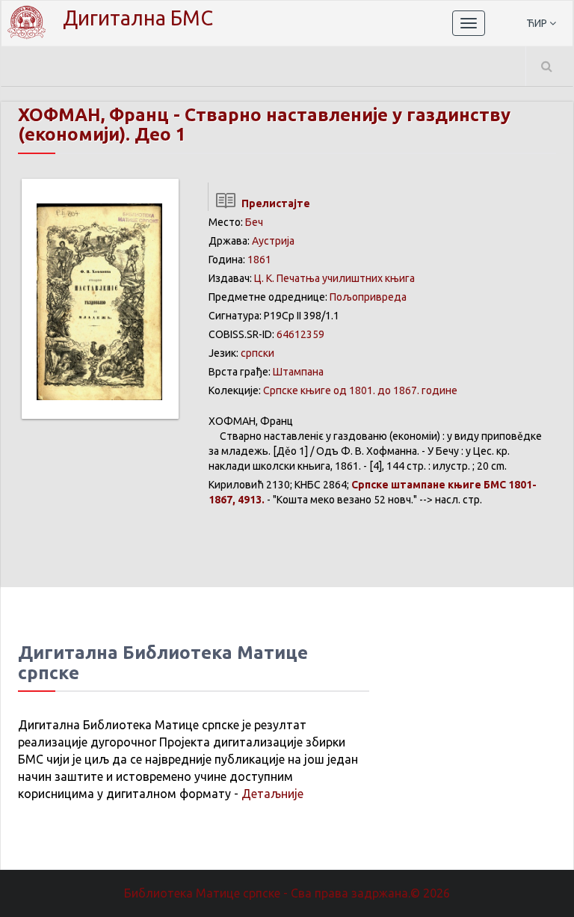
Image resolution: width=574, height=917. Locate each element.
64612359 (300, 334)
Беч (254, 222)
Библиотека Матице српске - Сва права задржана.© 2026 (287, 893)
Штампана (298, 372)
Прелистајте (273, 203)
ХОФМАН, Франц (93, 115)
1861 (259, 260)
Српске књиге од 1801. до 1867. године (360, 390)
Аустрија (273, 241)
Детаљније (272, 793)
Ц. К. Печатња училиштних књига (334, 278)
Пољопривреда (368, 297)
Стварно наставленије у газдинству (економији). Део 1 (264, 124)
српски (257, 353)
